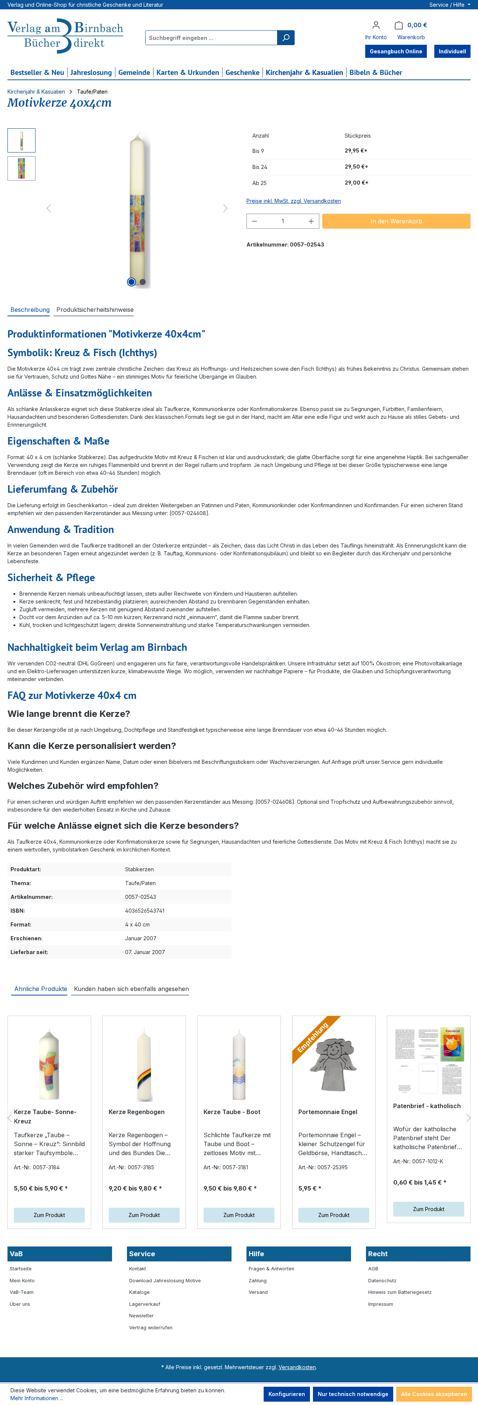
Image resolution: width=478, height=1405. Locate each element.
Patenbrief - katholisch (427, 1106)
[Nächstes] (225, 208)
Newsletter (141, 1315)
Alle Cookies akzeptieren (434, 1394)
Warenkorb (411, 37)
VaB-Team (22, 1292)
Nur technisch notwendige (353, 1394)
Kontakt (137, 1268)
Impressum (380, 1304)
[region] (119, 208)
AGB (373, 1268)
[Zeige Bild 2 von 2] (143, 282)
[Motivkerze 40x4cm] (137, 208)
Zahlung (258, 1280)
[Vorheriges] (48, 208)
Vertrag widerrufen (151, 1327)
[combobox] (211, 38)
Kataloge (139, 1292)
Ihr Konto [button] (376, 37)
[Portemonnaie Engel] (333, 1064)
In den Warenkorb (396, 221)
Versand (258, 1292)
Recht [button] (378, 1254)
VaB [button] (16, 1254)
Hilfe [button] (256, 1254)
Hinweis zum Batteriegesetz (400, 1292)
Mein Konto (22, 1280)
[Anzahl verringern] (254, 221)
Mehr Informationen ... (36, 1398)
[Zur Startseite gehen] (65, 37)
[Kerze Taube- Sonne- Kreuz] (49, 1064)
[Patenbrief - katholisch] (428, 1061)
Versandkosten (297, 1367)
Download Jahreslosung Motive (165, 1280)
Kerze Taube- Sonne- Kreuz (45, 1116)
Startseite (21, 1268)
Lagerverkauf (144, 1304)
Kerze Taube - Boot (232, 1112)
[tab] (28, 309)
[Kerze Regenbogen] (144, 1064)
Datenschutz (382, 1280)
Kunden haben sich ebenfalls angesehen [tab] (131, 988)
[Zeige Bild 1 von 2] (131, 282)
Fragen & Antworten (271, 1268)
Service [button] (142, 1254)
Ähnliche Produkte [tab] (40, 988)
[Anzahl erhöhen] (311, 221)
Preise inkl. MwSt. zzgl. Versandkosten (293, 201)
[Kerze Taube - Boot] (239, 1064)
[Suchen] (285, 38)
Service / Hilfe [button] (447, 4)
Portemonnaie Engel (327, 1112)
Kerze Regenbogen (137, 1112)
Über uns (20, 1304)
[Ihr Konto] (376, 25)
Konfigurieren (287, 1394)
